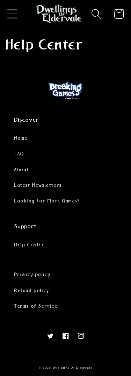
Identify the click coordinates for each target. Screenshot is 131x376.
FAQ (19, 154)
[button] (12, 14)
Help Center (29, 245)
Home (20, 138)
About (21, 169)
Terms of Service (36, 306)
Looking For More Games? (47, 201)
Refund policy (31, 290)
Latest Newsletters (37, 185)
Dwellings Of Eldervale (72, 367)
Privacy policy (32, 274)
